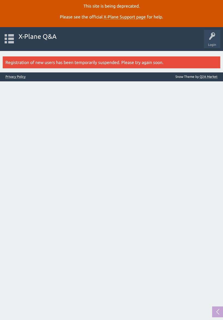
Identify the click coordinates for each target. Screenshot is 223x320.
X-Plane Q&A (37, 36)
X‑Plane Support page (125, 16)
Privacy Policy (15, 76)
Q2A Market (209, 76)
